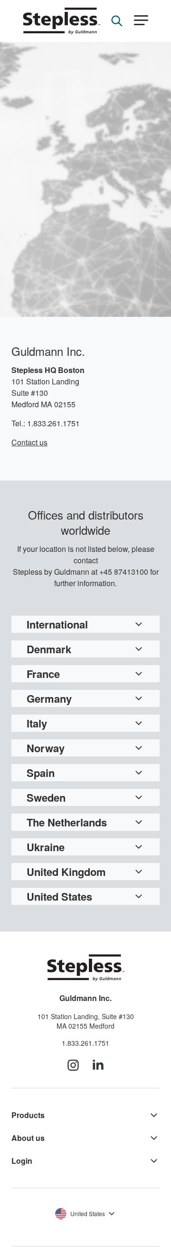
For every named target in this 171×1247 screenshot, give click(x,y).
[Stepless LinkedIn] (97, 1065)
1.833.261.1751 (85, 1043)
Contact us (29, 442)
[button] (141, 20)
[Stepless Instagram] (73, 1065)
